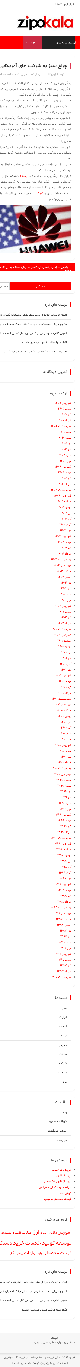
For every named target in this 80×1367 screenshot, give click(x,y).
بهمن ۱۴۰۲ (64, 577)
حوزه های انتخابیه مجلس (55, 1187)
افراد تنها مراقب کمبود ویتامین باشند (44, 342)
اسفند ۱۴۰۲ (64, 571)
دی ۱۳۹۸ (65, 861)
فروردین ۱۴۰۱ (63, 704)
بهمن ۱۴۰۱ (64, 646)
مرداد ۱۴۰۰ (64, 751)
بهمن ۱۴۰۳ (64, 507)
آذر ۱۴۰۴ (66, 449)
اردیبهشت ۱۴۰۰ (61, 768)
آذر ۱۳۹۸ (65, 867)
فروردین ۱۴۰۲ (62, 635)
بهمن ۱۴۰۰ (64, 716)
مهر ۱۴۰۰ (65, 739)
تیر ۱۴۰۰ (66, 757)
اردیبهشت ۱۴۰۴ (61, 490)
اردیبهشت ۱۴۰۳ (61, 559)
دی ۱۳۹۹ (65, 791)
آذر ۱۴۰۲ (66, 588)
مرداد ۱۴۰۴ (64, 472)
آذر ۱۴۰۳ (66, 519)
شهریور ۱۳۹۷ (62, 954)
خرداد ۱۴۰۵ (64, 420)
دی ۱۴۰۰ (66, 722)
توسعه (7, 74)
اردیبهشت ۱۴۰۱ (61, 699)
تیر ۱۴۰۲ (66, 617)
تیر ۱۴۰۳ (65, 548)
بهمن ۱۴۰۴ (64, 438)
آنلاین (53, 1232)
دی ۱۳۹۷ (65, 931)
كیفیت (65, 1253)
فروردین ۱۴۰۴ (62, 496)
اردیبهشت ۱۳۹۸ (61, 907)
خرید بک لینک (61, 1170)
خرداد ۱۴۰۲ (64, 623)
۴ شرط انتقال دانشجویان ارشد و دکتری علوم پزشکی (35, 352)
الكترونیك (6, 1233)
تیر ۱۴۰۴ (65, 478)
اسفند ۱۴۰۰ (64, 710)
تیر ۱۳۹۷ (65, 965)
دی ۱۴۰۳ (65, 513)
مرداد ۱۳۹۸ (64, 890)
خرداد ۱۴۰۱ (64, 693)
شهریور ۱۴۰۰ (63, 745)
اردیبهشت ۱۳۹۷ (61, 977)
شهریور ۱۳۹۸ (63, 884)
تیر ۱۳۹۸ (65, 896)
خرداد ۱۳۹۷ (64, 971)
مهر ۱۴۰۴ (65, 461)
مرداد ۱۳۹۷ (64, 960)
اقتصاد (17, 1233)
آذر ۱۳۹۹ (65, 797)
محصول (52, 1253)
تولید (64, 1036)
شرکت (63, 1063)
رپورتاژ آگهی (63, 1175)
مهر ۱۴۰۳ (65, 530)
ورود (64, 1112)
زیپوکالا (51, 74)
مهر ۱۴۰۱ (66, 670)
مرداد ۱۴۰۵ (64, 409)
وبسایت (19, 1253)
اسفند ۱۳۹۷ (63, 919)
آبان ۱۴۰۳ (65, 525)
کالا (65, 1082)
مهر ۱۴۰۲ (65, 600)
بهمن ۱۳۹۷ (64, 925)
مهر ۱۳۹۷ (65, 948)
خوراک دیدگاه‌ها (57, 1131)
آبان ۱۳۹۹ (65, 803)
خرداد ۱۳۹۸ (64, 902)
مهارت (40, 1253)
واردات (29, 1253)
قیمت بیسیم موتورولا (57, 1199)
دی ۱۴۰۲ (66, 583)
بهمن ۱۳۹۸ (64, 855)
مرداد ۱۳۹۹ (64, 820)
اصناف (27, 1233)
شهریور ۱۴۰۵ (63, 403)
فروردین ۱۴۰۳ (62, 565)
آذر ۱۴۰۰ (66, 728)
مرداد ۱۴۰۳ (64, 542)
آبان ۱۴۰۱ (65, 664)
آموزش (64, 1232)
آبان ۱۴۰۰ (65, 733)
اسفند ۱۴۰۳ (63, 501)
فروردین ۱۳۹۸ (62, 913)
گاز (12, 1253)
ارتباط (44, 1232)
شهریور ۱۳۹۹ (63, 815)
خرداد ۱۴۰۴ (64, 484)
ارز (36, 1232)
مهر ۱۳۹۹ (65, 809)
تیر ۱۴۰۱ (66, 687)
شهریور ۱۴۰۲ (63, 606)
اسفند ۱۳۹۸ (63, 849)
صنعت (62, 1073)
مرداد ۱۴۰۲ (64, 612)
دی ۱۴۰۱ (66, 652)
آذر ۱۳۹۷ (65, 936)
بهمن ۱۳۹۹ (64, 786)
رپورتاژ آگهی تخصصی (57, 1181)
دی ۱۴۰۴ (65, 443)
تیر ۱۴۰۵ (65, 414)
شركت (39, 193)
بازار (23, 74)
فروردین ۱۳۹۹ (62, 844)
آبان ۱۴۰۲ (65, 594)
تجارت (15, 74)
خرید (18, 1243)
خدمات (33, 1243)
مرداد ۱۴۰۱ (65, 681)
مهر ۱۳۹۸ (65, 878)
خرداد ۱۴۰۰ (64, 762)
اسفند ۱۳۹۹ (63, 780)
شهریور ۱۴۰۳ (63, 536)
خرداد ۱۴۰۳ (64, 554)
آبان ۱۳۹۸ (65, 873)
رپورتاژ (63, 1045)
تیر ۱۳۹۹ (65, 826)
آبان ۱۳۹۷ (65, 942)
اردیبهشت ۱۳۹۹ (61, 838)
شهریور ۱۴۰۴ (63, 467)
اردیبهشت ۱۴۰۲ (61, 629)
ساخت (63, 1054)
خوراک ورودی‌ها (57, 1122)
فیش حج (65, 1193)
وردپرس (62, 1140)
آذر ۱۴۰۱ (66, 658)
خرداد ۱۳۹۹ (64, 832)
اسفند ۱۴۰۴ (63, 432)
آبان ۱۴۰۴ (65, 455)
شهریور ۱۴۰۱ (63, 675)
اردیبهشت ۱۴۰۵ (61, 426)
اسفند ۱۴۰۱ (64, 641)
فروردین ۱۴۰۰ (62, 774)
